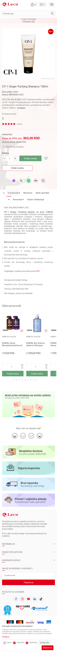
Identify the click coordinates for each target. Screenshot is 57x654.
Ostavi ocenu (17, 168)
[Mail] (36, 180)
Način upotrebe (42, 193)
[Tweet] (21, 180)
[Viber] (43, 180)
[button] (28, 13)
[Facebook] (16, 599)
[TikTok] (41, 599)
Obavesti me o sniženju (15, 147)
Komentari (17, 199)
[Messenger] (14, 180)
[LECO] (10, 4)
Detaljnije (21, 108)
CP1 (38, 271)
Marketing (33, 642)
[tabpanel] (28, 53)
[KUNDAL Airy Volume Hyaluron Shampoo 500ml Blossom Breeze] (37, 323)
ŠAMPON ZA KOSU (9, 337)
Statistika (20, 642)
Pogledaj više (29, 21)
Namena (27, 193)
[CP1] (10, 72)
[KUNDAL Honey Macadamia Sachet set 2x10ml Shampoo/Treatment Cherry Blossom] (13, 323)
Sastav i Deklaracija (35, 199)
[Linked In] (34, 599)
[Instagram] (22, 599)
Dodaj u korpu (30, 158)
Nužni (9, 642)
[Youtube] (28, 599)
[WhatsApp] (28, 180)
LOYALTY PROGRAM (28, 19)
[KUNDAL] (5, 330)
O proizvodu (13, 193)
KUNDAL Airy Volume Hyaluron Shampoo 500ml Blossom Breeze (36, 345)
